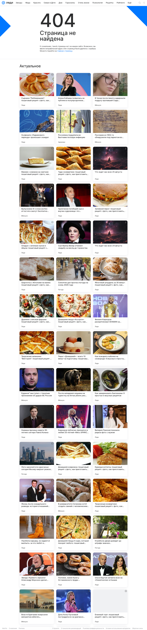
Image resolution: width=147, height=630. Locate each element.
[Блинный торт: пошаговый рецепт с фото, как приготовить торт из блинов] (110, 606)
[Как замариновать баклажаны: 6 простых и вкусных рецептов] (110, 385)
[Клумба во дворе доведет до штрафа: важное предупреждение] (110, 533)
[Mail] (3, 3)
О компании (13, 628)
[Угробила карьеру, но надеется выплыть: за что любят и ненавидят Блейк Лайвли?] (37, 533)
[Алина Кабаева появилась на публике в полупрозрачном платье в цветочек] (73, 90)
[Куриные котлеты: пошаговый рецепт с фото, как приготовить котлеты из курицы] (110, 459)
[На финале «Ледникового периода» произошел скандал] (37, 127)
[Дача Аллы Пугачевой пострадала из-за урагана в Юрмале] (73, 606)
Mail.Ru (4, 628)
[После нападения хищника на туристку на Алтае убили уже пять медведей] (73, 385)
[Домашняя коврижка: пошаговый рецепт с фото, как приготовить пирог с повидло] (73, 459)
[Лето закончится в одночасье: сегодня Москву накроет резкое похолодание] (37, 459)
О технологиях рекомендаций (71, 628)
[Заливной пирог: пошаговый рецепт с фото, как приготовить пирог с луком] (110, 201)
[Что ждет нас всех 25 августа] (110, 164)
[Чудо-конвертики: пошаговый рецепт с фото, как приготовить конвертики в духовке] (73, 164)
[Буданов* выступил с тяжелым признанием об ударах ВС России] (37, 385)
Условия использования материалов (118, 628)
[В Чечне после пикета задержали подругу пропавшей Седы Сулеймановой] (110, 90)
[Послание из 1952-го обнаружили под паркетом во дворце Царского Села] (110, 127)
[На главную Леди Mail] (9, 3)
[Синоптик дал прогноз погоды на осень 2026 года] (73, 274)
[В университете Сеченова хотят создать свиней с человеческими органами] (73, 496)
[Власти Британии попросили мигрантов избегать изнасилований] (37, 606)
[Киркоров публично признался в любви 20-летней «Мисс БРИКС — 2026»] (73, 422)
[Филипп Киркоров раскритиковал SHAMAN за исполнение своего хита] (110, 311)
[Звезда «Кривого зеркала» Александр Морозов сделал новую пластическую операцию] (37, 570)
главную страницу (64, 51)
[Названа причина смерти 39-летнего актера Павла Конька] (37, 422)
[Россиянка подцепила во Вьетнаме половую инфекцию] (73, 127)
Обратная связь (137, 628)
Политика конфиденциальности (93, 628)
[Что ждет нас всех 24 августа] (110, 238)
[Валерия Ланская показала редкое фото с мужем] (110, 422)
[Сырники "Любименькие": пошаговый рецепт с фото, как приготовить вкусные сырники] (37, 90)
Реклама (22, 628)
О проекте (55, 628)
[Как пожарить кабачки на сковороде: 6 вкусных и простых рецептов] (110, 348)
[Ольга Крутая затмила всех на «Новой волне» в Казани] (110, 570)
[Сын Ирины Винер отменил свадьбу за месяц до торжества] (73, 238)
